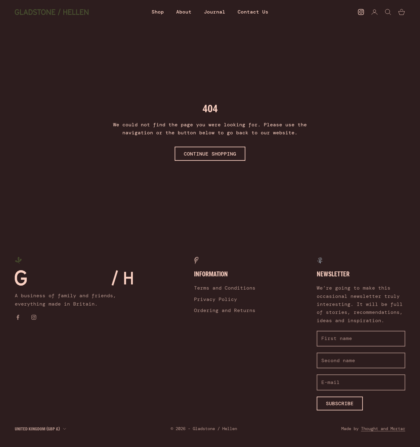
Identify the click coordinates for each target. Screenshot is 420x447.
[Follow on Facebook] (18, 317)
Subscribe (340, 403)
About (184, 12)
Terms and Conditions (225, 288)
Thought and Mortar (383, 428)
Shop (158, 12)
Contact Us (253, 12)
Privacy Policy (215, 299)
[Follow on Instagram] (361, 12)
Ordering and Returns (225, 310)
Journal (214, 12)
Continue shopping (210, 154)
